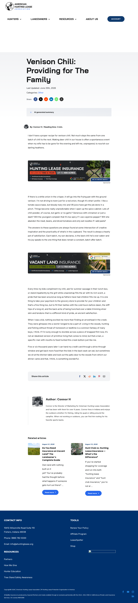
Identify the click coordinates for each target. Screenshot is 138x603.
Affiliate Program (78, 534)
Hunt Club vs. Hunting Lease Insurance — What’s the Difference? (96, 453)
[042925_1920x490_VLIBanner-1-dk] (69, 253)
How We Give (10, 565)
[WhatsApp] (56, 99)
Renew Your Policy (79, 528)
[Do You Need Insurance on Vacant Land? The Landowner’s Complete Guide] (34, 445)
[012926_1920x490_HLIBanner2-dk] (69, 161)
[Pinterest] (99, 376)
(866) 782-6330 (18, 538)
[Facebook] (35, 99)
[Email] (104, 376)
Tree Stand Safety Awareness (18, 577)
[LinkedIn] (51, 99)
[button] (67, 112)
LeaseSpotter (76, 540)
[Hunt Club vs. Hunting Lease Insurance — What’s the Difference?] (77, 445)
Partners (8, 559)
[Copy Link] (61, 99)
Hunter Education (12, 571)
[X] (40, 99)
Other (41, 92)
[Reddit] (46, 99)
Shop (72, 546)
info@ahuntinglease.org (21, 544)
